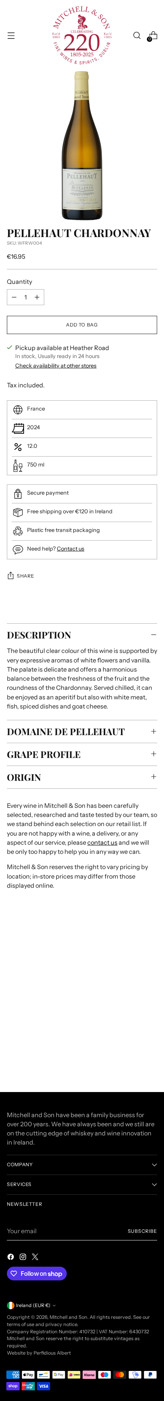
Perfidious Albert (52, 1353)
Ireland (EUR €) (33, 1305)
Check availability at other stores (55, 365)
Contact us (70, 548)
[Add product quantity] (37, 297)
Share (25, 576)
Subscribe (143, 1231)
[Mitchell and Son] (82, 35)
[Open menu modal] (11, 35)
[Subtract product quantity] (14, 297)
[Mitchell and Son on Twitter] (35, 1258)
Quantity (19, 281)
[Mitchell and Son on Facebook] (11, 1258)
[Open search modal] (137, 35)
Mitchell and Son (68, 1317)
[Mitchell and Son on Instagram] (23, 1258)
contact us (102, 842)
